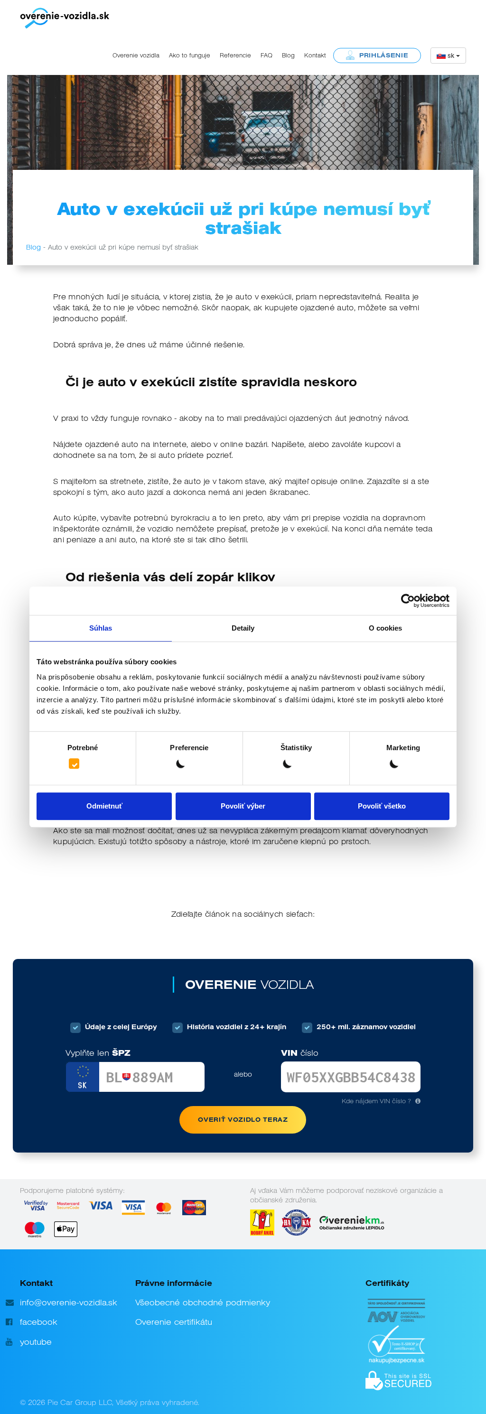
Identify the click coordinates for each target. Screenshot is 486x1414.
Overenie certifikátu (173, 1322)
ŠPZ (98, 1053)
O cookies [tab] (385, 628)
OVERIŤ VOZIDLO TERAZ (243, 1120)
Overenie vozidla (135, 55)
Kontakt (315, 55)
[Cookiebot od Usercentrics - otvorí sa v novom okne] (407, 601)
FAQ (266, 55)
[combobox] (448, 55)
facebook (38, 1322)
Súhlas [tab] (100, 628)
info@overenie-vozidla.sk (68, 1302)
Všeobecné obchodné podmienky (202, 1302)
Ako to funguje (189, 55)
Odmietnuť (104, 806)
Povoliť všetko (382, 806)
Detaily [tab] (243, 628)
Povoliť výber (243, 806)
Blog (288, 55)
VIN (299, 1053)
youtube (36, 1342)
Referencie (235, 55)
